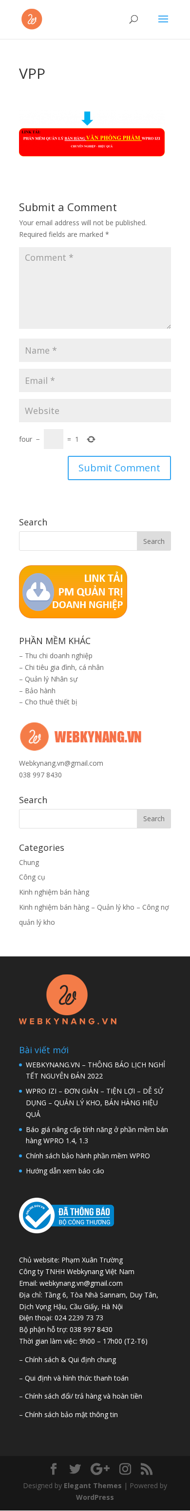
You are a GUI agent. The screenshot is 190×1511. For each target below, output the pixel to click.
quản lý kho (37, 922)
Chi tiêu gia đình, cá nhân (64, 667)
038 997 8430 (40, 774)
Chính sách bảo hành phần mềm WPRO (88, 1155)
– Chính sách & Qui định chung (67, 1359)
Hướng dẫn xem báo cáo (65, 1170)
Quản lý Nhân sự (51, 679)
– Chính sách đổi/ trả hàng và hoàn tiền (80, 1396)
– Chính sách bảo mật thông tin (68, 1414)
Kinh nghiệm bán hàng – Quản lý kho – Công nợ (94, 907)
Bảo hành (40, 690)
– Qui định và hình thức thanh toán (74, 1378)
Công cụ (32, 876)
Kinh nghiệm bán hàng (54, 892)
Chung (29, 862)
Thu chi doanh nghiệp (59, 655)
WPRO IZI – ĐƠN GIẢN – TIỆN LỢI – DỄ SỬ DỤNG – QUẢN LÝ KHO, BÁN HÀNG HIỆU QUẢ (94, 1102)
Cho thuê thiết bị (51, 701)
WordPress (95, 1497)
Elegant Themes (93, 1485)
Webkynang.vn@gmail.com (61, 763)
